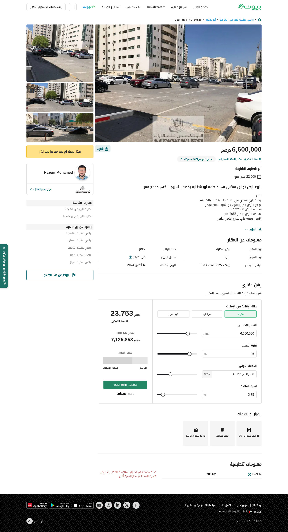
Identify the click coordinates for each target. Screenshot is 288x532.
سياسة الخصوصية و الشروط (200, 505)
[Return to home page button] (249, 7)
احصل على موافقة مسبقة (125, 385)
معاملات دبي (133, 7)
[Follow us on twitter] (126, 505)
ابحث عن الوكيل (201, 7)
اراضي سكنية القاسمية (78, 234)
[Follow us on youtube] (99, 505)
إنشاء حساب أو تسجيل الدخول (46, 7)
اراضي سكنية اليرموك (79, 248)
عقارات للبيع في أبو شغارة (77, 217)
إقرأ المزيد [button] (255, 229)
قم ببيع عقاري (179, 7)
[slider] (188, 334)
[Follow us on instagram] (108, 505)
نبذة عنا (257, 505)
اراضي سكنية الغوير (80, 255)
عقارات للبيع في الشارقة (78, 210)
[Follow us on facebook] (136, 505)
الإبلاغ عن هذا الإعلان (57, 275)
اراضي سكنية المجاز (80, 263)
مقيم (241, 314)
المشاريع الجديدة (111, 7)
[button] (4, 266)
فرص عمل (242, 505)
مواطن (207, 314)
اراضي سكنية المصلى (79, 241)
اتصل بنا (226, 505)
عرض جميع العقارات (42, 189)
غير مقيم (173, 314)
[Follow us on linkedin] (117, 505)
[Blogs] (89, 7)
